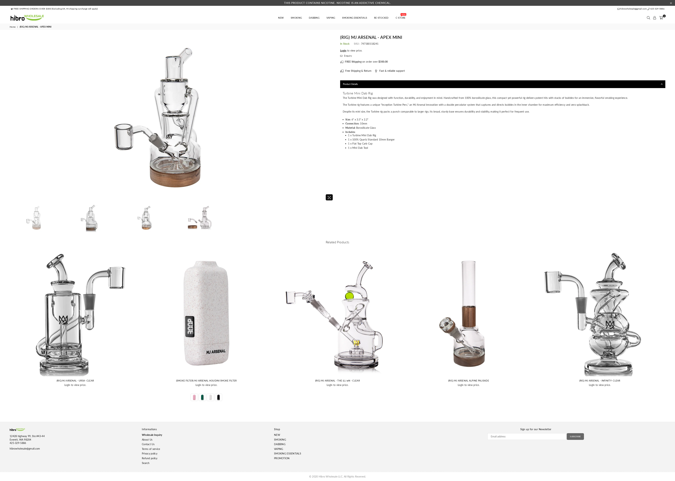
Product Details (350, 84)
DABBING (314, 17)
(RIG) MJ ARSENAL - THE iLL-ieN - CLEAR (337, 380)
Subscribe (575, 436)
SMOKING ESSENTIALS (354, 17)
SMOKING (296, 17)
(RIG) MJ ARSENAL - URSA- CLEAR (75, 380)
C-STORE (401, 16)
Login (343, 50)
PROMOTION (282, 458)
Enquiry (347, 55)
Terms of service (151, 448)
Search (146, 462)
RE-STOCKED (381, 17)
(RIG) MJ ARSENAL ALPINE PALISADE (468, 380)
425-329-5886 (657, 8)
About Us (147, 439)
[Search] (648, 17)
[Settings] (655, 17)
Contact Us (148, 444)
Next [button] (332, 119)
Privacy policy (149, 453)
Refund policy (150, 458)
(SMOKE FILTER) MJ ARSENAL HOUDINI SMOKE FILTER (206, 380)
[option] (172, 118)
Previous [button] (13, 119)
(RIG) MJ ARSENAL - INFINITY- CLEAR (599, 380)
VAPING (330, 17)
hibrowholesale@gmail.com (633, 8)
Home (12, 26)
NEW (281, 17)
